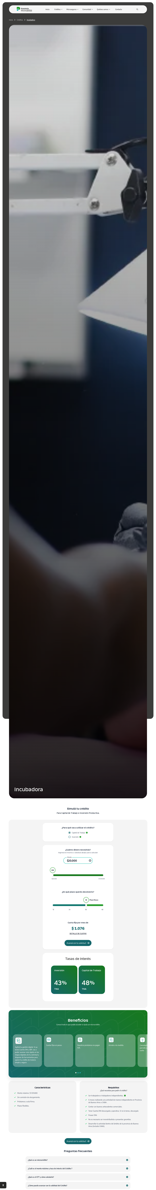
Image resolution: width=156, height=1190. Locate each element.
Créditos (20, 20)
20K (52, 870)
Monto (69, 857)
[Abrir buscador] (137, 9)
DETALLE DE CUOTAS (78, 933)
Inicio (11, 20)
